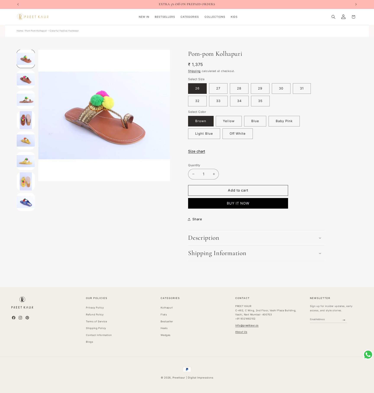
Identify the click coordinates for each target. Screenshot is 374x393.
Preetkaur (178, 377)
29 (260, 88)
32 (197, 101)
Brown (200, 121)
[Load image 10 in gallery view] (26, 140)
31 (302, 88)
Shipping (194, 71)
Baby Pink (284, 121)
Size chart (196, 151)
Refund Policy (94, 314)
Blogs (89, 341)
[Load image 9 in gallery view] (26, 120)
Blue (255, 121)
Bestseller (167, 321)
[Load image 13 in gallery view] (26, 202)
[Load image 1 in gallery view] (26, 59)
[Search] (333, 17)
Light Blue (204, 134)
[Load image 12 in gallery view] (26, 181)
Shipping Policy (96, 328)
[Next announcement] (356, 4)
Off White (238, 134)
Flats (164, 314)
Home (20, 30)
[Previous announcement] (18, 4)
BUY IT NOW (238, 203)
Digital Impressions (200, 377)
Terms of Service (96, 321)
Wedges (166, 334)
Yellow (228, 121)
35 (260, 101)
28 (239, 88)
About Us (241, 331)
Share (197, 219)
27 (218, 88)
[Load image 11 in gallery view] (26, 161)
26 (197, 88)
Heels (164, 328)
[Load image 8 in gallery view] (26, 100)
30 (281, 88)
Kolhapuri (167, 307)
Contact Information (99, 334)
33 (218, 101)
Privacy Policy (95, 307)
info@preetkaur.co (247, 325)
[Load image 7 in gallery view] (26, 79)
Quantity (194, 165)
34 (239, 101)
